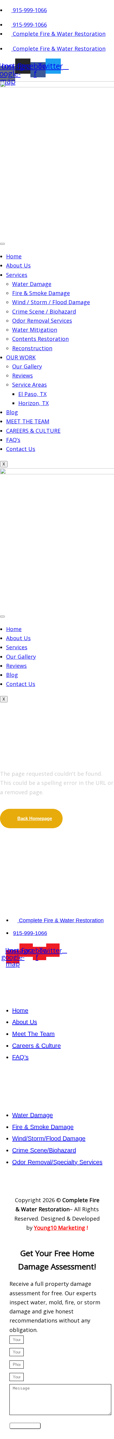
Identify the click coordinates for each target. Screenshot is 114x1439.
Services (16, 274)
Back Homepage (34, 818)
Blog (12, 412)
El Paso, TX (32, 394)
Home (14, 256)
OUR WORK (21, 357)
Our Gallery (27, 366)
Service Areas (29, 384)
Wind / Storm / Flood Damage (51, 302)
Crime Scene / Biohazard (44, 311)
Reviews (22, 375)
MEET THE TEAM (27, 421)
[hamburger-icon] (2, 244)
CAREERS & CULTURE (33, 430)
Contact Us (20, 448)
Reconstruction (32, 348)
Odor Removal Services (42, 320)
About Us (18, 265)
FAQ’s (13, 439)
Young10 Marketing (59, 1227)
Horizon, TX (33, 403)
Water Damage (31, 283)
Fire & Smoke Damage (41, 293)
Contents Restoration (40, 338)
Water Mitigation (34, 329)
